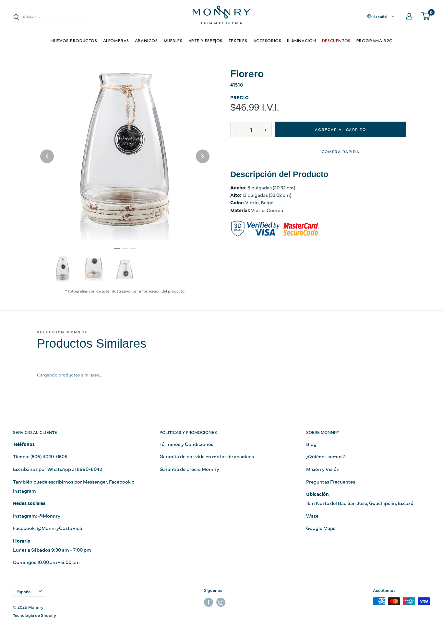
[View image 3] (125, 269)
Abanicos (146, 41)
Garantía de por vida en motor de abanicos (207, 456)
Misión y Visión (323, 468)
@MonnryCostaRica (59, 527)
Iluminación (301, 41)
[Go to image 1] (117, 248)
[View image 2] (93, 269)
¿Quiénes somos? (325, 456)
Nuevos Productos (74, 41)
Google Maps (320, 527)
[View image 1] (62, 269)
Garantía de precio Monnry (189, 468)
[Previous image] (47, 156)
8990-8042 (89, 468)
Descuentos (336, 41)
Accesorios (267, 41)
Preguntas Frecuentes (330, 481)
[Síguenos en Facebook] (208, 602)
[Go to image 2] (125, 248)
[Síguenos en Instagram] (220, 602)
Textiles (237, 41)
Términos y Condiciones (186, 443)
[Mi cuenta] (409, 16)
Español (24, 591)
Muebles (173, 41)
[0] (426, 16)
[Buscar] (16, 17)
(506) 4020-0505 (48, 456)
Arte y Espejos (205, 41)
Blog (311, 443)
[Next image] (203, 156)
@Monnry (49, 515)
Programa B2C (374, 41)
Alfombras (116, 41)
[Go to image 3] (133, 248)
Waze (312, 515)
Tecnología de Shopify (34, 615)
